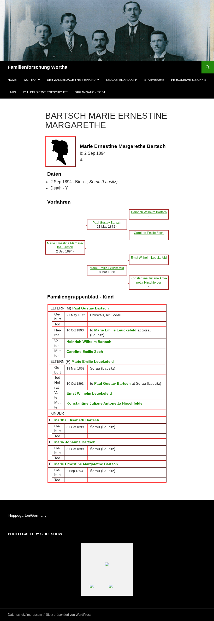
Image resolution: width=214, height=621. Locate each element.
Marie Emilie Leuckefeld (93, 361)
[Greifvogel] (99, 590)
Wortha (29, 79)
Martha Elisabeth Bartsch (76, 420)
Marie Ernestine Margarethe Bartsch (86, 464)
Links (12, 92)
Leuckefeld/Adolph (121, 79)
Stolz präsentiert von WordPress (68, 615)
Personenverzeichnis (188, 79)
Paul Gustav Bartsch (90, 308)
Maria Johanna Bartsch (75, 442)
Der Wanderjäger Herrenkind (71, 79)
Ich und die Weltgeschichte (45, 92)
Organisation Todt (90, 92)
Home (12, 79)
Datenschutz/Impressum (25, 615)
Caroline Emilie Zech (85, 351)
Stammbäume (154, 79)
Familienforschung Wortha (37, 67)
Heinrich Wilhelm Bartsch (89, 342)
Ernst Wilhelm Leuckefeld (89, 393)
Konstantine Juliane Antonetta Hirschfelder (105, 403)
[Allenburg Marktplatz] (118, 590)
